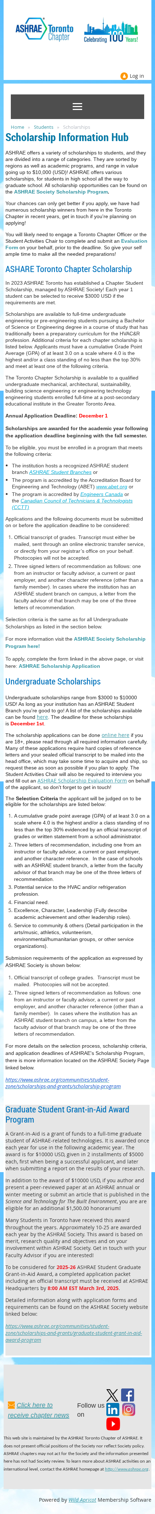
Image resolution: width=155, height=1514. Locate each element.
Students (43, 127)
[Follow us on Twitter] (112, 1399)
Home (17, 127)
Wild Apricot (82, 1499)
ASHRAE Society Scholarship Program (61, 192)
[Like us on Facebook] (127, 1399)
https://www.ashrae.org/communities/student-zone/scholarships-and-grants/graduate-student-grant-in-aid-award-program (73, 1333)
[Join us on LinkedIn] (112, 1414)
